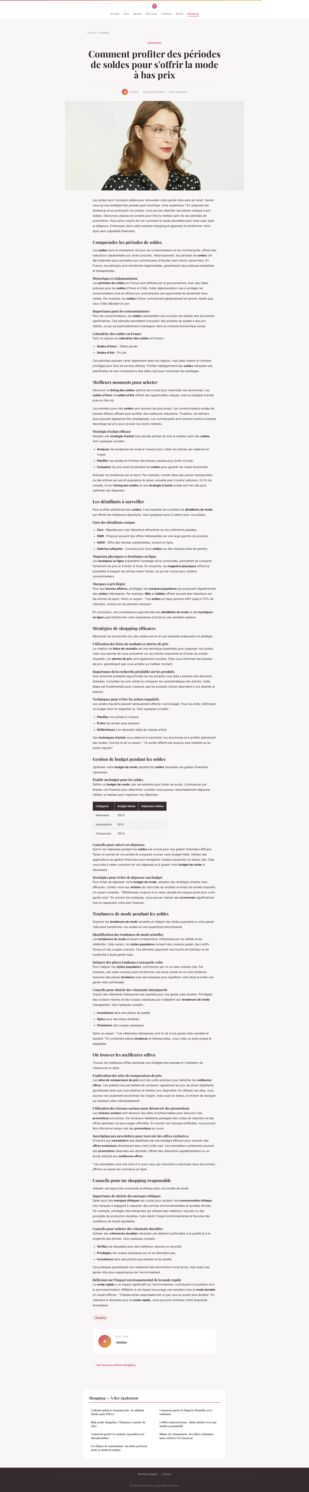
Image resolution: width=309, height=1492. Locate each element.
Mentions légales (148, 1474)
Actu (126, 13)
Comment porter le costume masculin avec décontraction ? (117, 1436)
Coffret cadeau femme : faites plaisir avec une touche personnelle (188, 1424)
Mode (179, 13)
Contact (166, 1474)
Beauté (137, 13)
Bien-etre (151, 13)
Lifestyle (166, 13)
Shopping (193, 13)
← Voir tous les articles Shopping (114, 1365)
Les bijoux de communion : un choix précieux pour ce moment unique (119, 1448)
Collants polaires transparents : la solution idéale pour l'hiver (117, 1412)
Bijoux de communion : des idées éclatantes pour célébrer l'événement (187, 1436)
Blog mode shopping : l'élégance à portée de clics (118, 1424)
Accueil (114, 13)
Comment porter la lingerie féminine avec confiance (186, 1412)
